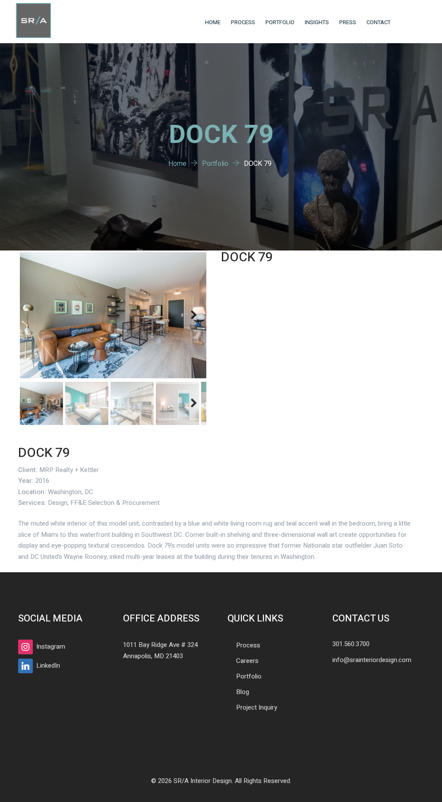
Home (213, 22)
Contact (378, 22)
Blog (242, 692)
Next (193, 315)
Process (243, 22)
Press (347, 22)
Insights (317, 22)
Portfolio (279, 22)
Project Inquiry (256, 707)
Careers (247, 661)
